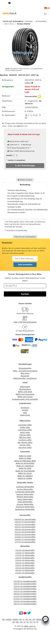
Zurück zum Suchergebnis (13, 21)
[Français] (48, 8)
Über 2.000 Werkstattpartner (25, 322)
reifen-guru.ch (29, 626)
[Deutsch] (45, 8)
